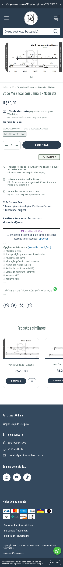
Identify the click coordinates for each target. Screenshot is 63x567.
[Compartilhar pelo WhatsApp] (6, 305)
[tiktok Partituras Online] (27, 477)
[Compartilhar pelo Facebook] (14, 307)
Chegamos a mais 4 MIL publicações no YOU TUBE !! (31, 4)
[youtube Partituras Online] (17, 477)
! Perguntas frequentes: (15, 530)
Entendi (55, 563)
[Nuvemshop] (13, 553)
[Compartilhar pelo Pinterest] (29, 307)
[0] (56, 19)
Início (5, 87)
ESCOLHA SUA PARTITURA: (25, 129)
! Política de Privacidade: (16, 535)
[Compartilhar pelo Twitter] (22, 307)
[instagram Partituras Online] (6, 477)
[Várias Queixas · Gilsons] (32, 381)
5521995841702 (17, 442)
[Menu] (6, 18)
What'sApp (46, 290)
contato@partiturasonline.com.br (25, 455)
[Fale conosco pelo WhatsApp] (57, 551)
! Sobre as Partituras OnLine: (18, 525)
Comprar (16, 381)
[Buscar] (56, 31)
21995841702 (15, 449)
